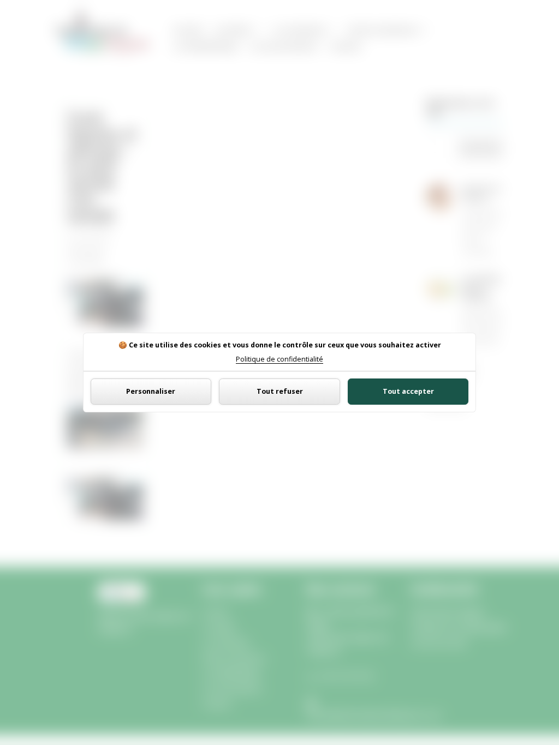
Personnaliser (150, 391)
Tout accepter (408, 391)
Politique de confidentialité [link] (279, 359)
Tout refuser (280, 391)
